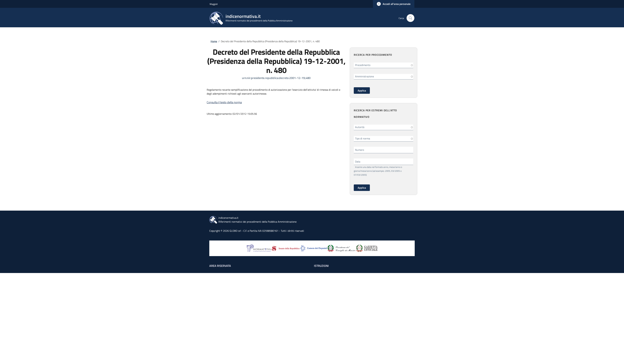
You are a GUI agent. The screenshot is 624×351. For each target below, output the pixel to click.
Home (214, 41)
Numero (359, 150)
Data (357, 161)
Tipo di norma (362, 138)
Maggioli (214, 4)
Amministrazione (364, 76)
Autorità (359, 127)
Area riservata (220, 266)
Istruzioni (321, 266)
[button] (393, 4)
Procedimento (362, 65)
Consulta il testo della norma (224, 102)
